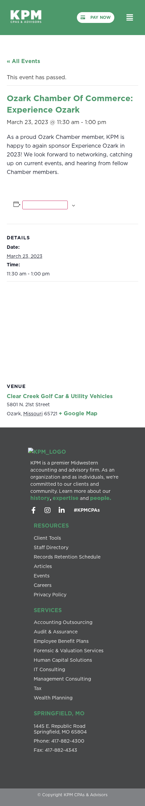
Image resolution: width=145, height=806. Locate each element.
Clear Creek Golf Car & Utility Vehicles (60, 396)
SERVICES (48, 610)
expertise (66, 498)
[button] (129, 17)
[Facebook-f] (33, 510)
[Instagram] (47, 510)
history (40, 498)
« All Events (23, 61)
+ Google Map (78, 413)
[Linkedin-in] (61, 510)
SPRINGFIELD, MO (59, 713)
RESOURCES (51, 526)
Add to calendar (45, 205)
